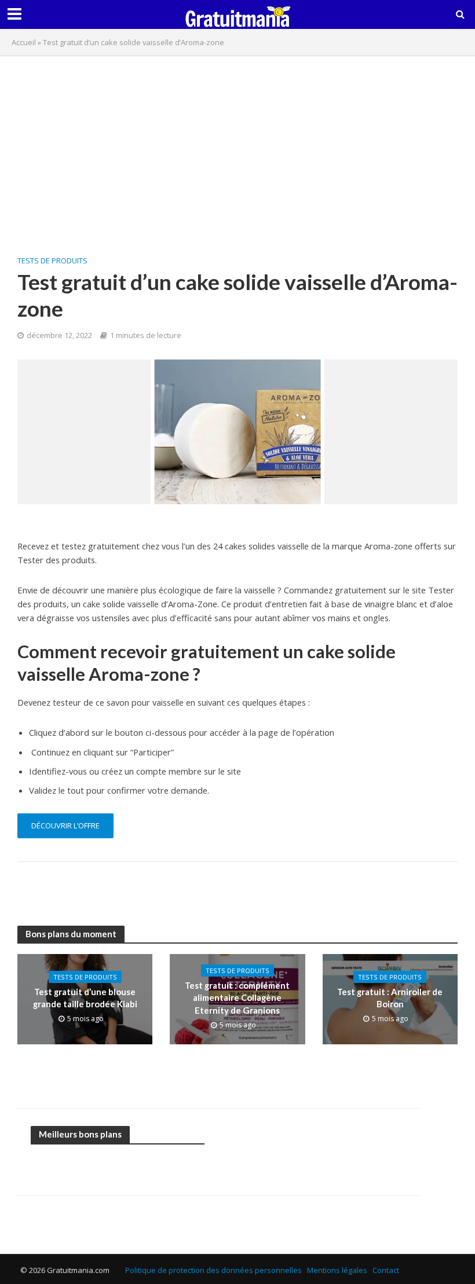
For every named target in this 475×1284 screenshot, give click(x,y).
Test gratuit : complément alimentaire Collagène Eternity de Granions (237, 997)
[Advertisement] (237, 149)
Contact (385, 1270)
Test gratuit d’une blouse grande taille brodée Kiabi (85, 997)
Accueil (24, 42)
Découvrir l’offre (65, 825)
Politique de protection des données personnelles (213, 1270)
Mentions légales (337, 1270)
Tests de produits (52, 260)
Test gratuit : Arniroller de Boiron (390, 997)
